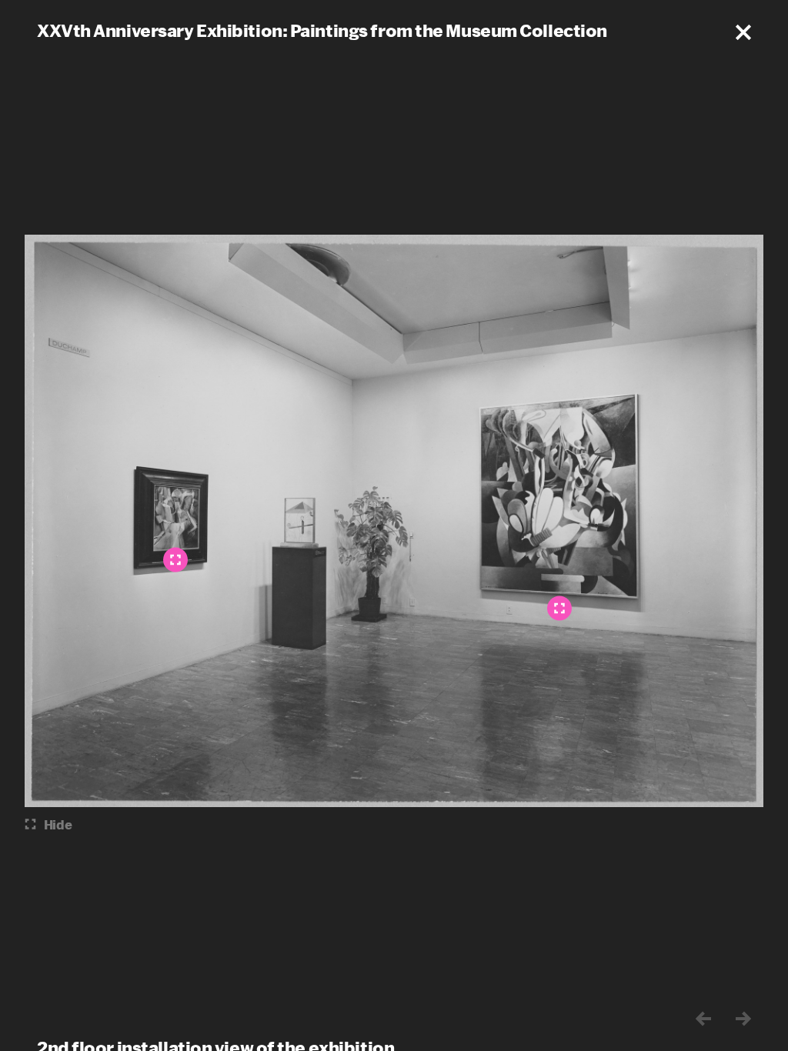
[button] (743, 32)
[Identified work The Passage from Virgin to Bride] (175, 560)
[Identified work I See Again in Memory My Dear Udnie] (559, 608)
